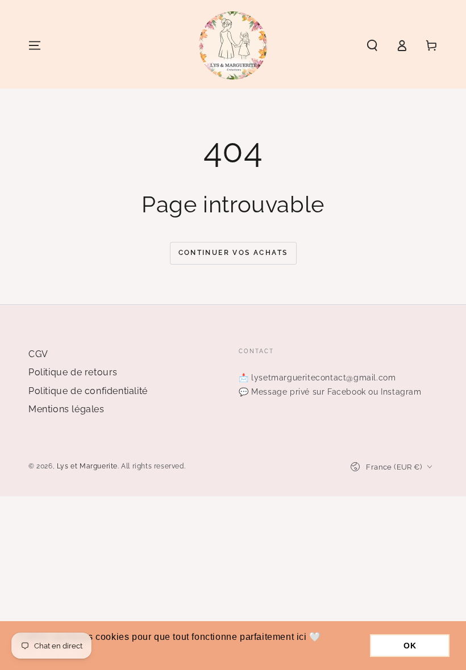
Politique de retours (73, 372)
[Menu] (34, 45)
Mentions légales (66, 409)
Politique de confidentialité (88, 391)
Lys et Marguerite (87, 466)
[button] (372, 45)
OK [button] (409, 645)
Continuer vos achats (233, 253)
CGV (38, 354)
